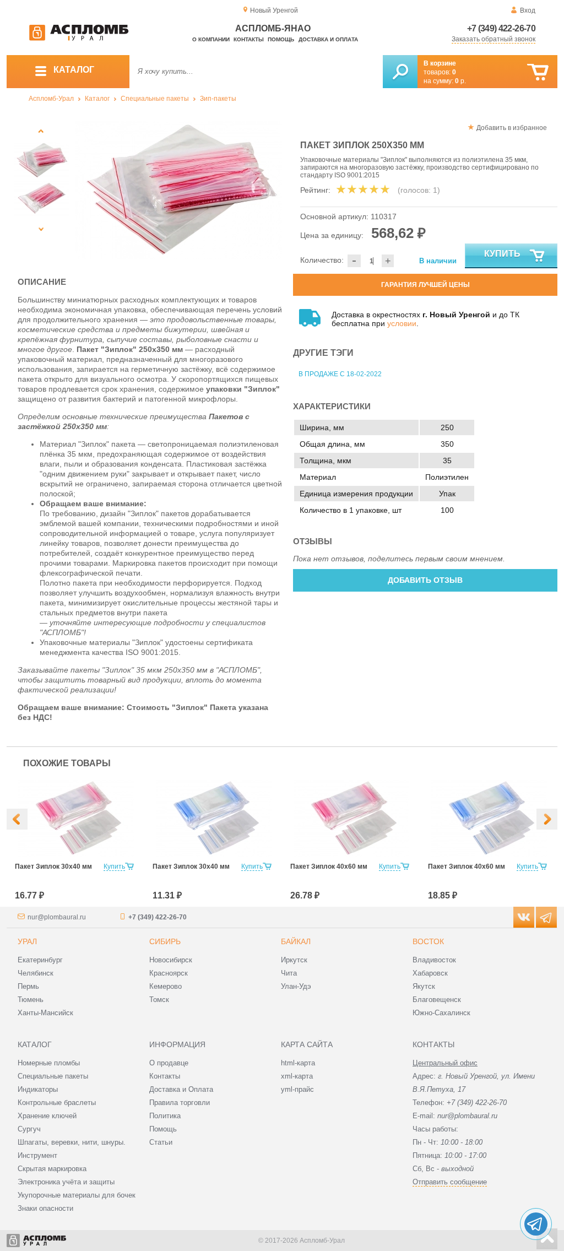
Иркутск (294, 960)
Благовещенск (437, 999)
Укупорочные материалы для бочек (76, 1195)
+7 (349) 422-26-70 (501, 28)
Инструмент (37, 1155)
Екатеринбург (40, 960)
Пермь (28, 986)
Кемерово (165, 986)
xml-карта (297, 1076)
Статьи (160, 1142)
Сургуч (29, 1129)
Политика (165, 1116)
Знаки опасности (45, 1208)
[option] (178, 190)
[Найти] (400, 71)
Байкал (296, 941)
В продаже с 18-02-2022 (340, 374)
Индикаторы (38, 1089)
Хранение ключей (47, 1116)
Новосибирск (170, 960)
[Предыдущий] (41, 130)
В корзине (440, 63)
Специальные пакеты (155, 98)
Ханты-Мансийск (45, 1013)
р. (460, 81)
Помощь (281, 39)
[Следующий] (41, 228)
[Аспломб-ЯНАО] (79, 38)
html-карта (298, 1063)
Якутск (424, 986)
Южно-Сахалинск (441, 1013)
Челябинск (35, 973)
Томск (159, 999)
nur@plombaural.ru (57, 917)
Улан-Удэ (296, 986)
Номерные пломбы (49, 1063)
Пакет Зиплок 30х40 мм (53, 866)
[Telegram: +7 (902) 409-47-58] (536, 1224)
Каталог (97, 98)
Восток (428, 941)
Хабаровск (430, 973)
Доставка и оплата (328, 39)
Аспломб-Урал (51, 98)
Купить (502, 253)
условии (401, 323)
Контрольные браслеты (57, 1102)
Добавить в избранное (511, 128)
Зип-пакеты (218, 98)
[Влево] (17, 819)
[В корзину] (538, 72)
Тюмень (31, 999)
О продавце (168, 1063)
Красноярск (168, 973)
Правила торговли (179, 1102)
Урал (27, 941)
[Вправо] (546, 819)
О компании (211, 39)
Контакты (249, 39)
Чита (289, 973)
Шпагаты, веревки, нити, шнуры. (72, 1142)
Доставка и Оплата (181, 1089)
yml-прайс (297, 1089)
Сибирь (165, 941)
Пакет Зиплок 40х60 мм (328, 866)
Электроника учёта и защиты (66, 1182)
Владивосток (434, 960)
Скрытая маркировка (52, 1169)
